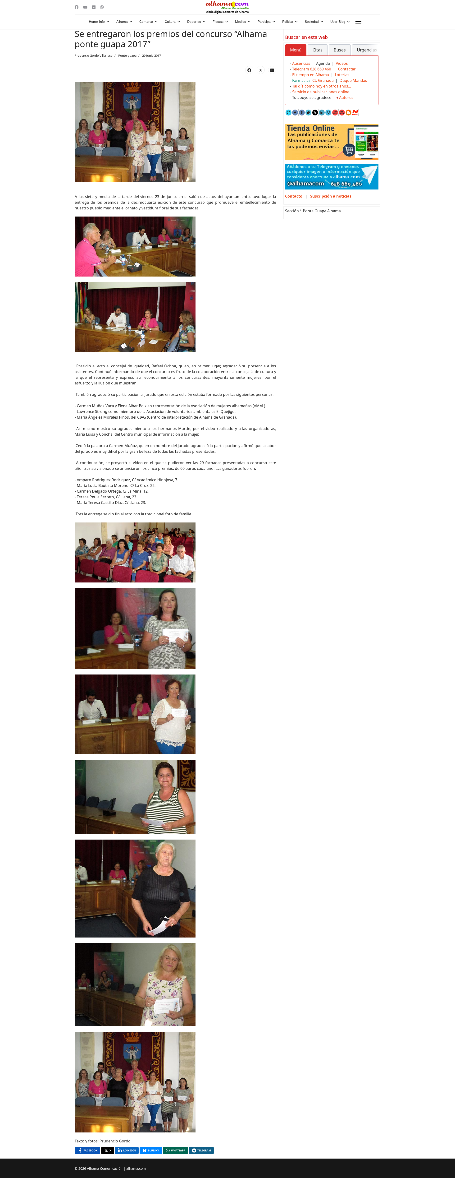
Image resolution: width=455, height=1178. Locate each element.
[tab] (295, 50)
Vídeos (342, 63)
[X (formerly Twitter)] (261, 70)
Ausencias (301, 63)
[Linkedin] (94, 7)
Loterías (342, 74)
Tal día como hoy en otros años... (321, 86)
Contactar (347, 69)
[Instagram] (102, 7)
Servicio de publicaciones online (320, 91)
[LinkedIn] (272, 70)
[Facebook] (76, 7)
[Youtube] (85, 7)
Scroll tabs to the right (373, 53)
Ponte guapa (127, 55)
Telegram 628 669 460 (311, 69)
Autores (346, 97)
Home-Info (97, 21)
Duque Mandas (353, 80)
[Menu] (358, 21)
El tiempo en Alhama (310, 74)
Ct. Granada (323, 80)
